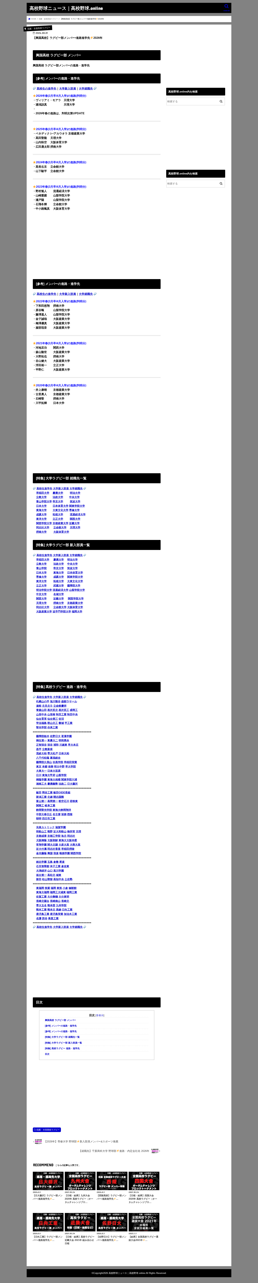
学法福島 (41, 723)
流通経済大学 (78, 514)
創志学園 (41, 861)
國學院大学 (73, 585)
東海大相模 (54, 779)
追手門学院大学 (62, 611)
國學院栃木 (42, 736)
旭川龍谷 (55, 701)
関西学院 (76, 853)
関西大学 (75, 518)
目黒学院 (58, 762)
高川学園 (58, 870)
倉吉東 (65, 866)
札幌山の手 (42, 701)
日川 (38, 775)
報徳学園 (64, 853)
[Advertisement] (97, 244)
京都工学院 (54, 836)
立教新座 (47, 749)
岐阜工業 (50, 805)
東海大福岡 (42, 892)
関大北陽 (52, 844)
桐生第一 (41, 740)
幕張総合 (55, 757)
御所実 (71, 831)
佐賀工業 (41, 896)
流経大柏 (41, 753)
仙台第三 (52, 718)
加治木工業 (70, 914)
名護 (38, 918)
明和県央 (64, 740)
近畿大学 (74, 523)
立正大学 (58, 518)
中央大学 (74, 497)
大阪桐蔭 (41, 840)
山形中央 (41, 714)
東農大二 (52, 740)
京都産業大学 (60, 523)
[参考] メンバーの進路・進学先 (61, 1026)
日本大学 (41, 505)
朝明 (38, 818)
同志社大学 (42, 527)
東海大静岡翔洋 (62, 810)
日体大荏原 (54, 770)
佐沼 (61, 718)
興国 (50, 853)
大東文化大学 (60, 510)
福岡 (53, 888)
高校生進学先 (44, 488)
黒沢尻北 (52, 710)
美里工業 (53, 918)
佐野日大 (55, 736)
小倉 (65, 888)
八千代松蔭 (42, 757)
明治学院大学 (44, 590)
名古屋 (57, 814)
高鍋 (58, 909)
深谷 (50, 744)
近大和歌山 (60, 831)
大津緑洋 (41, 870)
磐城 (61, 723)
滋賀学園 (60, 827)
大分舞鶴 (52, 896)
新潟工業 (41, 797)
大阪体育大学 (61, 531)
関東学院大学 (77, 505)
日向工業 (67, 909)
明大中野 (59, 766)
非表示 (100, 1015)
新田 (38, 879)
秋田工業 (61, 714)
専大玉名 (41, 905)
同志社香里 (54, 848)
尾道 (62, 861)
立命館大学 (60, 527)
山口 (50, 870)
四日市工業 (48, 818)
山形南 (51, 714)
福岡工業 (72, 892)
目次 (47, 1054)
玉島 (50, 861)
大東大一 (41, 770)
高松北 (51, 875)
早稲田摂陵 (67, 848)
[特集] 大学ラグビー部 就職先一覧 (62, 1037)
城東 (58, 875)
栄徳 (64, 814)
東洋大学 (41, 518)
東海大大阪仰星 (68, 840)
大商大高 (75, 844)
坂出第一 (41, 875)
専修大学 (74, 510)
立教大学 (41, 497)
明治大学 (75, 493)
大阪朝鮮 (52, 840)
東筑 (59, 888)
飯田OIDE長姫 (61, 792)
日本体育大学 (60, 505)
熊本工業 (41, 909)
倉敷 (56, 861)
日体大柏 (64, 753)
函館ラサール (69, 701)
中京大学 (41, 594)
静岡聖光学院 (44, 810)
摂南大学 (41, 531)
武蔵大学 (58, 585)
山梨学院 (61, 775)
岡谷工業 (47, 792)
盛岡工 (74, 710)
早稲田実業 (70, 762)
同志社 (71, 836)
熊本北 (51, 909)
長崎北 (65, 901)
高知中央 (58, 879)
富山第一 (41, 801)
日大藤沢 (72, 783)
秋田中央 (72, 714)
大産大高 (64, 844)
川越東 (63, 744)
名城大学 (58, 594)
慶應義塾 (52, 783)
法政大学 (58, 497)
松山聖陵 (47, 879)
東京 (38, 766)
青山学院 (41, 568)
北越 (50, 797)
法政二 (63, 783)
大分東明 (64, 896)
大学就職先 (86, 88)
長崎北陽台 (42, 901)
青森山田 (41, 710)
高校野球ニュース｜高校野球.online (66, 8)
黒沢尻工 (64, 710)
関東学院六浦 (69, 779)
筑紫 (47, 888)
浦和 (56, 744)
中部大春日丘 (44, 814)
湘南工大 (41, 783)
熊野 (50, 831)
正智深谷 (41, 744)
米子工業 (55, 866)
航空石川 (64, 801)
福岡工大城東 (58, 892)
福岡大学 (77, 611)
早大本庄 (73, 744)
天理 (78, 831)
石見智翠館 (42, 866)
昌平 (38, 749)
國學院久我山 (44, 762)
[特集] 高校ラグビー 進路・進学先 (62, 1048)
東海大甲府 (48, 775)
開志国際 (58, 797)
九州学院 (61, 905)
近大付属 (41, 848)
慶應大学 (58, 493)
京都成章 (41, 836)
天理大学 (75, 527)
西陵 (69, 814)
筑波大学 (75, 501)
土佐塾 (68, 879)
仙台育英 (41, 718)
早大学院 (70, 766)
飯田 (38, 792)
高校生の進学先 (46, 88)
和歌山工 (41, 831)
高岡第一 (52, 801)
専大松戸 (52, 753)
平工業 (68, 723)
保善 (50, 766)
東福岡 (40, 888)
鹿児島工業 (42, 914)
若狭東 (74, 801)
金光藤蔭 (41, 853)
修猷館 (73, 888)
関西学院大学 (44, 523)
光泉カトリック (45, 827)
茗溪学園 (66, 736)
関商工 (40, 805)
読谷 (44, 918)
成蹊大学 (41, 514)
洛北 (64, 836)
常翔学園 (41, 844)
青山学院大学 (44, 501)
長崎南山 (55, 901)
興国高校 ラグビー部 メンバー (60, 1020)
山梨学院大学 (77, 590)
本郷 (44, 766)
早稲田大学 (42, 493)
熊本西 (51, 905)
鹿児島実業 (56, 914)
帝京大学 (58, 501)
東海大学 (41, 510)
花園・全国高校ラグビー (48, 1130)
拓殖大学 (58, 514)
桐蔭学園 (41, 779)
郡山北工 (52, 723)
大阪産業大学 (44, 611)
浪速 (56, 853)
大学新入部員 (67, 88)
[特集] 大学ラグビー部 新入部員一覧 (63, 1043)
